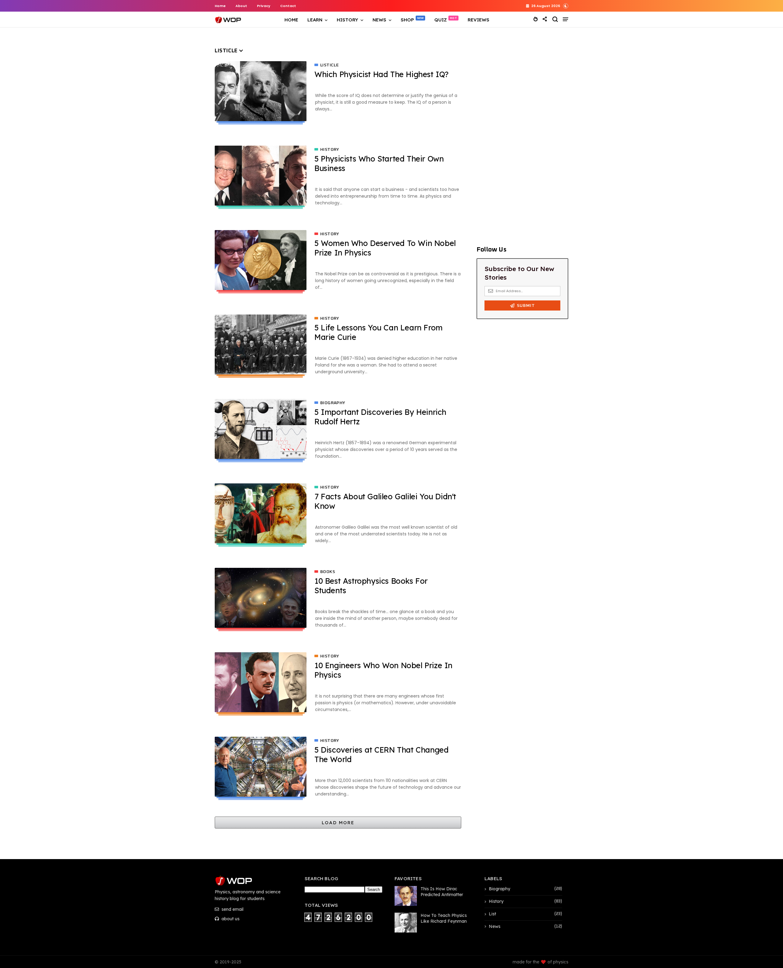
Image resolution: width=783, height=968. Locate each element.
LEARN (314, 20)
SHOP (407, 20)
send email (231, 909)
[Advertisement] (522, 139)
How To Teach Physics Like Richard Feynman (444, 918)
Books (327, 572)
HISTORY (347, 20)
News (494, 926)
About (241, 5)
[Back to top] (768, 938)
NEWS (379, 20)
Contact (288, 5)
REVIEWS (478, 20)
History (329, 149)
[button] (565, 5)
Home (220, 5)
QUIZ (440, 20)
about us (229, 918)
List (492, 914)
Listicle (329, 65)
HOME (291, 20)
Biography (332, 403)
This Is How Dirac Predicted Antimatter (442, 891)
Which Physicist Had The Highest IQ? (381, 74)
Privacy (263, 5)
